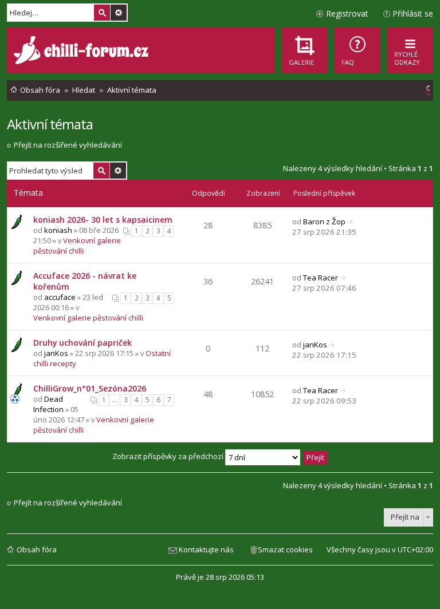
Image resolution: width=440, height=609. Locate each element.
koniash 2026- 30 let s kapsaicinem (102, 219)
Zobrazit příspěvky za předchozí (168, 456)
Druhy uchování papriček (82, 342)
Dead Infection (48, 404)
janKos (56, 353)
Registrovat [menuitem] (347, 13)
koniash (58, 230)
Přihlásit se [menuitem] (412, 13)
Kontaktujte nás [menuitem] (206, 549)
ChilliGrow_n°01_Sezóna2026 (89, 388)
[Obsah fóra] (82, 51)
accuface (60, 297)
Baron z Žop (324, 221)
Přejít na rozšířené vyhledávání (68, 145)
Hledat (102, 13)
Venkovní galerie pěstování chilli (77, 245)
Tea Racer (320, 277)
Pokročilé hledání (119, 13)
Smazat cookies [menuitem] (285, 549)
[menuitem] (357, 50)
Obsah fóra (37, 549)
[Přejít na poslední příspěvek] (350, 221)
